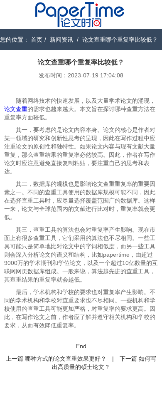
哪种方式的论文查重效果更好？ (65, 358)
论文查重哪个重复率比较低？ (120, 39)
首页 (36, 39)
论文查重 (15, 109)
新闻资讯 (61, 39)
